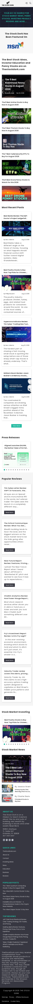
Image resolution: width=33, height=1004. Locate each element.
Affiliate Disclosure (22, 997)
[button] (4, 469)
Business (6, 872)
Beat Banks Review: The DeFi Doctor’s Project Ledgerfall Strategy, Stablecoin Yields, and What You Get (15, 217)
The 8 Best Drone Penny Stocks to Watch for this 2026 (16, 181)
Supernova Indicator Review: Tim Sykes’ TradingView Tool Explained (16, 322)
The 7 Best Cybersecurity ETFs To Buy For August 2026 (15, 155)
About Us (6, 855)
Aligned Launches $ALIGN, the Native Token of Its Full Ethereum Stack (15, 446)
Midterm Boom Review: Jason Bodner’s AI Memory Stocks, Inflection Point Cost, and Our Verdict (16, 374)
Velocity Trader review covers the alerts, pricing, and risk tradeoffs (16, 672)
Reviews (5, 876)
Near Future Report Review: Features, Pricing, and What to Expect (16, 562)
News (5, 865)
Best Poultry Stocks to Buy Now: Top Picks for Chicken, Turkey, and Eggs (15, 271)
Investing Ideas (8, 862)
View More (16, 426)
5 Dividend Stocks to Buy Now (22, 800)
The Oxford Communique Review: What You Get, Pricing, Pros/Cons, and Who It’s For (16, 524)
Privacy (11, 997)
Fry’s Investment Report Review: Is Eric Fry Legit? (15, 634)
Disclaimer (5, 1001)
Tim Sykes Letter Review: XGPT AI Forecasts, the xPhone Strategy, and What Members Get (15, 489)
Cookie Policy (15, 1001)
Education (6, 869)
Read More (9, 512)
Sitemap (5, 997)
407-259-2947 (8, 836)
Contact (6, 858)
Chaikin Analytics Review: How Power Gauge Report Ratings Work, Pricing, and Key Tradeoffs (16, 597)
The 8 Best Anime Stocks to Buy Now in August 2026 (15, 103)
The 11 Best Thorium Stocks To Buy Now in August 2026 (16, 129)
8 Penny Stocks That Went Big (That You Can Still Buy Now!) (23, 791)
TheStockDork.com (9, 851)
